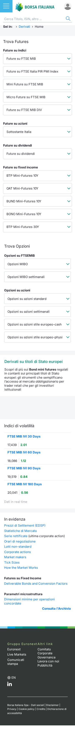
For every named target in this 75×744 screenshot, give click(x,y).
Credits (41, 709)
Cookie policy (27, 709)
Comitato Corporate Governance (47, 653)
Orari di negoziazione (20, 541)
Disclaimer (52, 705)
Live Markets (16, 654)
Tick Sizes (12, 562)
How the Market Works (21, 568)
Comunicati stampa (15, 662)
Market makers (15, 557)
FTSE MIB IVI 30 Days (24, 436)
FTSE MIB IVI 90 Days (24, 468)
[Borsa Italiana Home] (35, 6)
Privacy (11, 709)
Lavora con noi (48, 661)
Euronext (14, 649)
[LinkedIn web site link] (9, 685)
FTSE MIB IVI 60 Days (24, 452)
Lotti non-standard (17, 546)
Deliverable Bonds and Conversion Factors (36, 583)
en (13, 678)
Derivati (24, 27)
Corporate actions (17, 552)
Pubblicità (45, 665)
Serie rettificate (16, 536)
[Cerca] (68, 19)
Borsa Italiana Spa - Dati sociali (25, 705)
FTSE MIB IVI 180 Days (25, 484)
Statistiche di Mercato (20, 531)
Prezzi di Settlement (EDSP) (24, 525)
